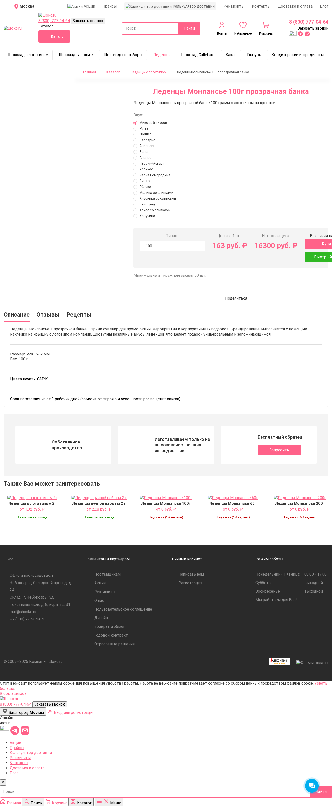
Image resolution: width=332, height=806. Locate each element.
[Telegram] (300, 35)
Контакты (261, 6)
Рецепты (78, 314)
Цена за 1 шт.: (230, 235)
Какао (231, 55)
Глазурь (254, 55)
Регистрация (190, 583)
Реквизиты (234, 6)
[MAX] (293, 35)
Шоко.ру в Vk (6, 630)
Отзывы (48, 314)
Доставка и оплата (295, 6)
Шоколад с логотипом (28, 55)
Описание (17, 314)
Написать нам (191, 574)
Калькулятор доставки (31, 752)
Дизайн (101, 617)
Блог (324, 6)
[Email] (307, 35)
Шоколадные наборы (123, 55)
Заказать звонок (88, 20)
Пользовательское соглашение (123, 609)
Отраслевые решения (114, 644)
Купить (32, 526)
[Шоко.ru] (47, 15)
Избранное (52, 502)
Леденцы (162, 55)
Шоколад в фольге (76, 55)
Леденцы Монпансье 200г (299, 503)
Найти (189, 28)
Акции (100, 583)
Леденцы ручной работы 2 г (99, 503)
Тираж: (172, 235)
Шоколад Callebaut (198, 55)
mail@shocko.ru (23, 612)
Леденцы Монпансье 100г (166, 503)
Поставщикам (107, 574)
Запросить (279, 450)
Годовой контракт (111, 635)
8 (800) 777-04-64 (54, 20)
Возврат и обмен (109, 626)
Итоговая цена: (276, 235)
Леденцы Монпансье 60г (232, 503)
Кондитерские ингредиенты (297, 55)
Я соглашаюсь (13, 693)
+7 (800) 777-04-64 (27, 619)
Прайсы (109, 6)
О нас (99, 600)
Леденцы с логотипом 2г (32, 503)
